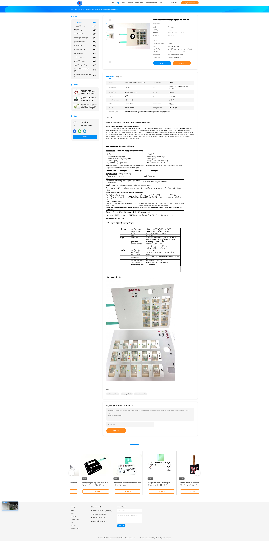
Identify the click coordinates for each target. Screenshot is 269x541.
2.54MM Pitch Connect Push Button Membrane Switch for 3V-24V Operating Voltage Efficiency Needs (89, 98)
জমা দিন (116, 430)
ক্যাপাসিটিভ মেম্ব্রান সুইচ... (85, 65)
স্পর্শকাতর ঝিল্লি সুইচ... (85, 26)
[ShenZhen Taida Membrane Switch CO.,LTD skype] (84, 131)
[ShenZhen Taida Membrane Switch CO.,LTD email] (74, 131)
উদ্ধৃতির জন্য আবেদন (190, 3)
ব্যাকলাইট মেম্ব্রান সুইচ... (85, 42)
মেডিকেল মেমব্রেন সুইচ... (85, 49)
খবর (72, 522)
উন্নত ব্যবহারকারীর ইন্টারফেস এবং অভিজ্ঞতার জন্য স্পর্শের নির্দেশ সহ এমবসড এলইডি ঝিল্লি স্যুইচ (89, 106)
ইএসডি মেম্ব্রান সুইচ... (85, 57)
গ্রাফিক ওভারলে (85, 46)
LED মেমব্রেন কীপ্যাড (113, 394)
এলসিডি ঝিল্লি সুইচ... (85, 61)
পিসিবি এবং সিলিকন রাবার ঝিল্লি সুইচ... (85, 70)
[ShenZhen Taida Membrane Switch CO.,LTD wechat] (79, 131)
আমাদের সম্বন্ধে (75, 519)
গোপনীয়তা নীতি (75, 528)
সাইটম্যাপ (73, 525)
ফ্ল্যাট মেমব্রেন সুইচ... (85, 53)
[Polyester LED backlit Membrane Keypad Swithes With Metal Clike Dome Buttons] (132, 36)
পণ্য (72, 514)
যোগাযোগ (85, 137)
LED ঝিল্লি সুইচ (85, 22)
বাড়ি (72, 511)
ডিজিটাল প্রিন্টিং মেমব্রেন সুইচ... (85, 38)
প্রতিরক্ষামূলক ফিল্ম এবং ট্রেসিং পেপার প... (85, 75)
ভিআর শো (73, 516)
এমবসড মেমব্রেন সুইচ (140, 394)
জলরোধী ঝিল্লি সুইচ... (85, 34)
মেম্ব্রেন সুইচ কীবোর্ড (127, 394)
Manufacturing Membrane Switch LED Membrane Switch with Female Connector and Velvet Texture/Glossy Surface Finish (89, 91)
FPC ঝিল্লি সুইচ (85, 30)
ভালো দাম (162, 63)
